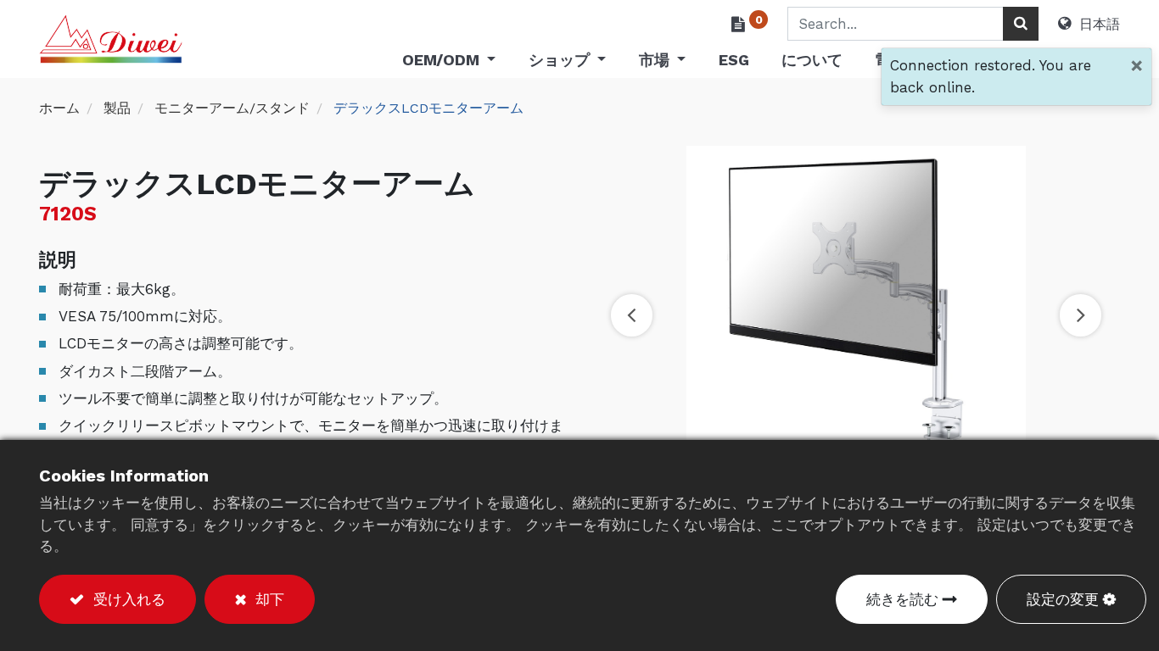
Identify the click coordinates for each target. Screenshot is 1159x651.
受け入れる (126, 599)
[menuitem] (733, 63)
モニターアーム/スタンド (232, 108)
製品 (117, 108)
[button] (631, 315)
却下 (267, 599)
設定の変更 (1063, 599)
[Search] (1021, 24)
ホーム (59, 108)
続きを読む (902, 599)
